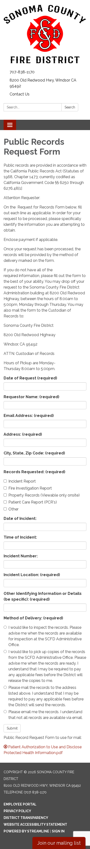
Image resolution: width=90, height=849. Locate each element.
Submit (12, 728)
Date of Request (30, 378)
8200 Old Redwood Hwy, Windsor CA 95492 (43, 83)
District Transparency (26, 818)
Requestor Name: (31, 397)
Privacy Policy (17, 811)
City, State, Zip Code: (34, 453)
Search (70, 107)
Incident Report (22, 481)
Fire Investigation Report (30, 488)
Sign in (58, 831)
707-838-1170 (22, 72)
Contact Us (20, 94)
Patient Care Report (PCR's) (32, 502)
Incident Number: (21, 556)
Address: (23, 434)
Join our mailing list (59, 843)
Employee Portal (20, 804)
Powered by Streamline (26, 831)
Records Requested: (34, 472)
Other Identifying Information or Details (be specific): (43, 596)
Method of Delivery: (33, 618)
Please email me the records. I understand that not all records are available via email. (45, 715)
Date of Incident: (20, 518)
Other (13, 509)
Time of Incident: (20, 537)
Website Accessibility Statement (35, 824)
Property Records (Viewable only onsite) (44, 495)
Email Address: (29, 415)
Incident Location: (32, 574)
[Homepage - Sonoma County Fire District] (45, 34)
